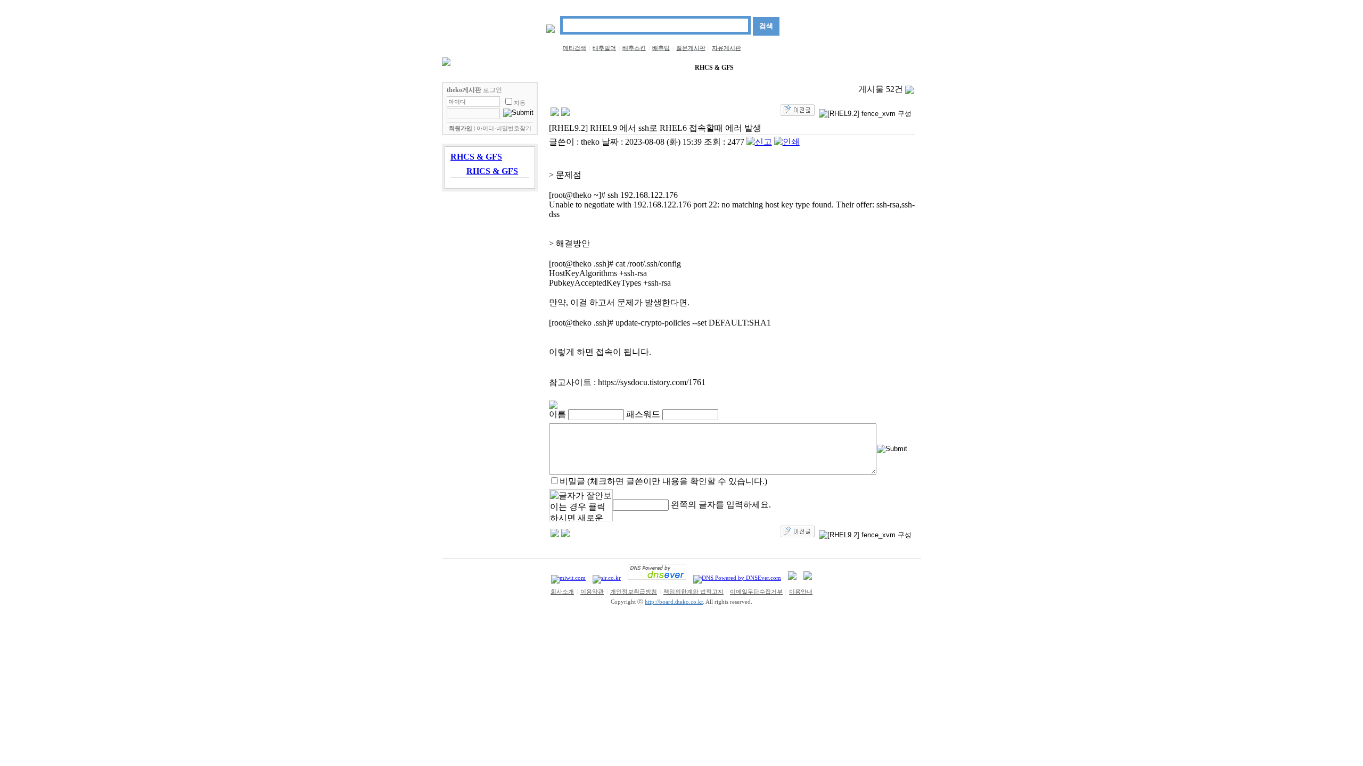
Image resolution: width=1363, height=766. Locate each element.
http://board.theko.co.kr (674, 602)
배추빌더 (604, 48)
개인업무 (904, 68)
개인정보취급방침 (633, 592)
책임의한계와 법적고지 (693, 592)
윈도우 (830, 68)
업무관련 (865, 68)
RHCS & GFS (714, 67)
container (665, 67)
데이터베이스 (537, 68)
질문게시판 (690, 48)
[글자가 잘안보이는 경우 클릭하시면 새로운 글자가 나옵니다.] (581, 505)
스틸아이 (626, 68)
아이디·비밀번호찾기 (504, 128)
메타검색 (574, 48)
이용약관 (592, 592)
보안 (460, 68)
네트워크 (492, 68)
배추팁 (661, 48)
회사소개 (562, 592)
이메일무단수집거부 (756, 592)
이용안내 (800, 592)
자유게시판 (726, 48)
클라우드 (763, 68)
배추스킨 (634, 48)
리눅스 (798, 68)
